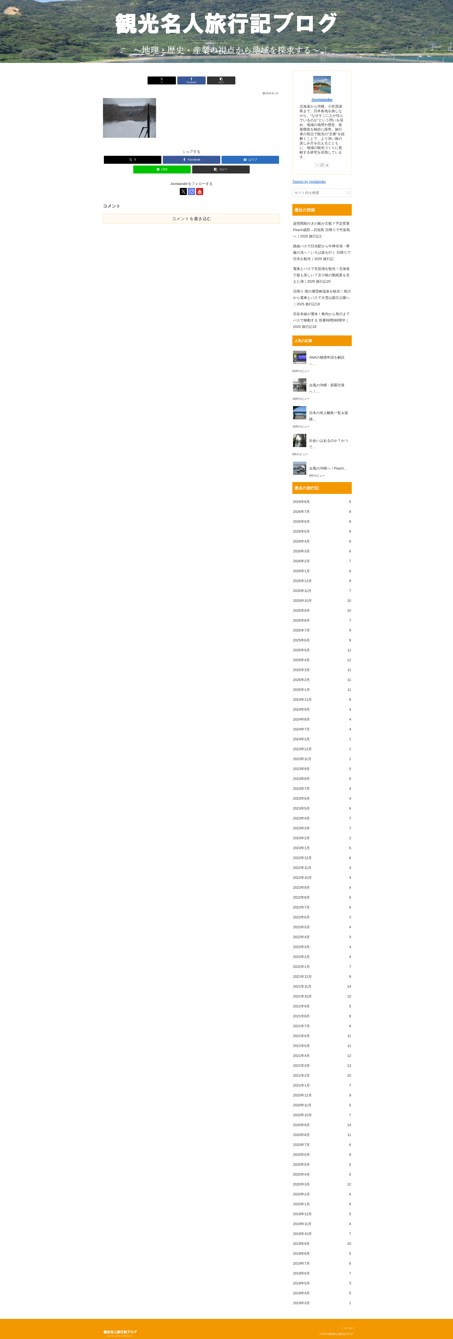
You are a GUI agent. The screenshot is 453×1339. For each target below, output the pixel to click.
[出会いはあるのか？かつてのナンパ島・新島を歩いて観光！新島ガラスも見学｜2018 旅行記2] (322, 434)
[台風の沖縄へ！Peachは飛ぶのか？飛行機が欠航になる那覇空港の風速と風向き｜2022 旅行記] (322, 461)
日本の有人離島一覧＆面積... (328, 416)
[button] (221, 80)
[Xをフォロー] (183, 191)
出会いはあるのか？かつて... (328, 444)
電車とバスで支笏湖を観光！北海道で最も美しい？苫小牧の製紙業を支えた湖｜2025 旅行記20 (321, 275)
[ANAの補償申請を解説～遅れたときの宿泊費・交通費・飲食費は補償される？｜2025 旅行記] (322, 350)
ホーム (348, 1328)
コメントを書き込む (191, 218)
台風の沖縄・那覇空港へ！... (327, 388)
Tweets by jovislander (309, 182)
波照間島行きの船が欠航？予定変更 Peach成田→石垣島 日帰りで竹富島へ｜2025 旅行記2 (321, 230)
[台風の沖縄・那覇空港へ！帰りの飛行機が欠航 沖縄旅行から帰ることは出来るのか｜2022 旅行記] (322, 378)
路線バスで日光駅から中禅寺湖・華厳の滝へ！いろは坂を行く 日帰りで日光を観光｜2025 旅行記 (322, 252)
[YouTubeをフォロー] (199, 191)
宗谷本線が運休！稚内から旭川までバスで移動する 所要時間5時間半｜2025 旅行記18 (321, 320)
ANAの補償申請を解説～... (327, 360)
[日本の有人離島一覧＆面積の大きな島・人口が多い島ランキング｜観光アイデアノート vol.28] (322, 406)
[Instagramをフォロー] (191, 191)
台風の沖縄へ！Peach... (328, 468)
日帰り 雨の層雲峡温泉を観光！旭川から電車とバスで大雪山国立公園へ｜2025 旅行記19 (322, 297)
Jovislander (322, 100)
